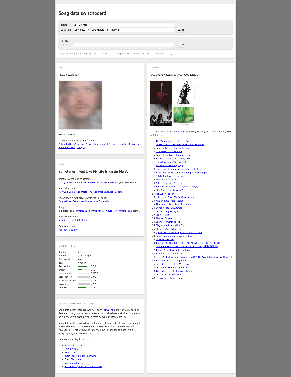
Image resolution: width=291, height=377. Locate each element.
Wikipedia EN (81, 143)
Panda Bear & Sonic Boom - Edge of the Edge (179, 168)
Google (81, 147)
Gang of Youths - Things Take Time (174, 154)
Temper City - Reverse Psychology (173, 249)
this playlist (182, 131)
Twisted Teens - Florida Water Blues (174, 271)
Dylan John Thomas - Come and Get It (175, 267)
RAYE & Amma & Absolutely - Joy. (173, 158)
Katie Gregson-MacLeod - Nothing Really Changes (181, 172)
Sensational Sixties (74, 362)
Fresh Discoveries (73, 359)
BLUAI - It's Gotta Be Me (168, 221)
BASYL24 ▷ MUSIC (74, 345)
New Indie (70, 352)
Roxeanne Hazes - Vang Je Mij (171, 260)
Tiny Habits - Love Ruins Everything (174, 204)
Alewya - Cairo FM (165, 193)
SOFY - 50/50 (163, 214)
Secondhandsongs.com (85, 201)
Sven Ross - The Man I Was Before (173, 263)
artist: (64, 24)
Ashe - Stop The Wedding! (169, 183)
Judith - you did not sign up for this (174, 235)
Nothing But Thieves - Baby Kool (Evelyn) (177, 186)
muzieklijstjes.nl (79, 220)
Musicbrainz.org (76, 182)
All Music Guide (97, 143)
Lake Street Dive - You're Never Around (175, 197)
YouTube (63, 229)
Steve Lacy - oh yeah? (167, 179)
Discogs (63, 182)
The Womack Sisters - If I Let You (172, 140)
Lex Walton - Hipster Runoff (170, 278)
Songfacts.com (84, 191)
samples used (83, 210)
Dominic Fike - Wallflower (169, 207)
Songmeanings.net (103, 191)
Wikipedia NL (65, 143)
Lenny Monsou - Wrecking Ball (171, 161)
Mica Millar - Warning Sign (169, 165)
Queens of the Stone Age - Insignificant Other (179, 232)
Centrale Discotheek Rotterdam (102, 182)
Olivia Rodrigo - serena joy (169, 176)
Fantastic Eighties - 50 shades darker (83, 366)
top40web (64, 220)
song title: (66, 29)
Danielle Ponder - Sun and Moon (172, 147)
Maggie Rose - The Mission (170, 200)
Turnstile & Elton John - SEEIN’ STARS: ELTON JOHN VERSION (188, 242)
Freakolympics (72, 348)
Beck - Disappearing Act (168, 211)
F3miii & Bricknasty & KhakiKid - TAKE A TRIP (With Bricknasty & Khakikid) (194, 256)
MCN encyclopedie (117, 143)
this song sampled (102, 210)
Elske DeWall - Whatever (168, 228)
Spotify (73, 229)
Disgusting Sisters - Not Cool (170, 225)
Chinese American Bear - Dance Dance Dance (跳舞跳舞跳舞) (187, 246)
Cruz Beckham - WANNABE (169, 274)
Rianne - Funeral (164, 218)
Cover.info (104, 201)
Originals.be (65, 201)
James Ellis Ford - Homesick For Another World (180, 144)
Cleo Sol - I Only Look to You (170, 190)
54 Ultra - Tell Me (165, 239)
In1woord (108, 309)
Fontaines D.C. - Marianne (169, 151)
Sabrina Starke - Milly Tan (169, 253)
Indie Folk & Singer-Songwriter (81, 355)
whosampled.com (123, 210)
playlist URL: (65, 42)
